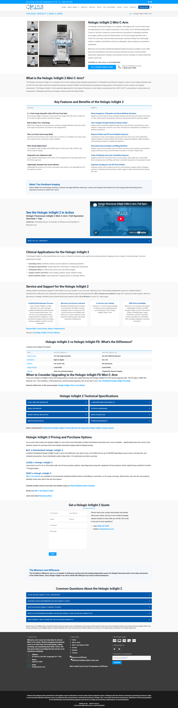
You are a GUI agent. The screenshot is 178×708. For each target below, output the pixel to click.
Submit (52, 554)
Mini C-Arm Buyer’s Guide (44, 491)
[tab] (89, 240)
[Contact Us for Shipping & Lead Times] (119, 67)
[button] (73, 7)
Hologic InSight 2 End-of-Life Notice (71, 385)
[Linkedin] (148, 2)
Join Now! (117, 662)
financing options (45, 496)
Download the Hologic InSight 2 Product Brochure (61, 428)
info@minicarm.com (106, 529)
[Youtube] (151, 2)
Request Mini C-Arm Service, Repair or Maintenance (45, 329)
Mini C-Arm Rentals (33, 476)
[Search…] (151, 7)
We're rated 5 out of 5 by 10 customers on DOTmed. (89, 666)
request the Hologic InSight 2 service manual (97, 428)
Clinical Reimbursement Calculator (82, 486)
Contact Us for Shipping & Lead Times (132, 66)
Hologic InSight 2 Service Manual (47, 333)
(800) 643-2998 (103, 526)
